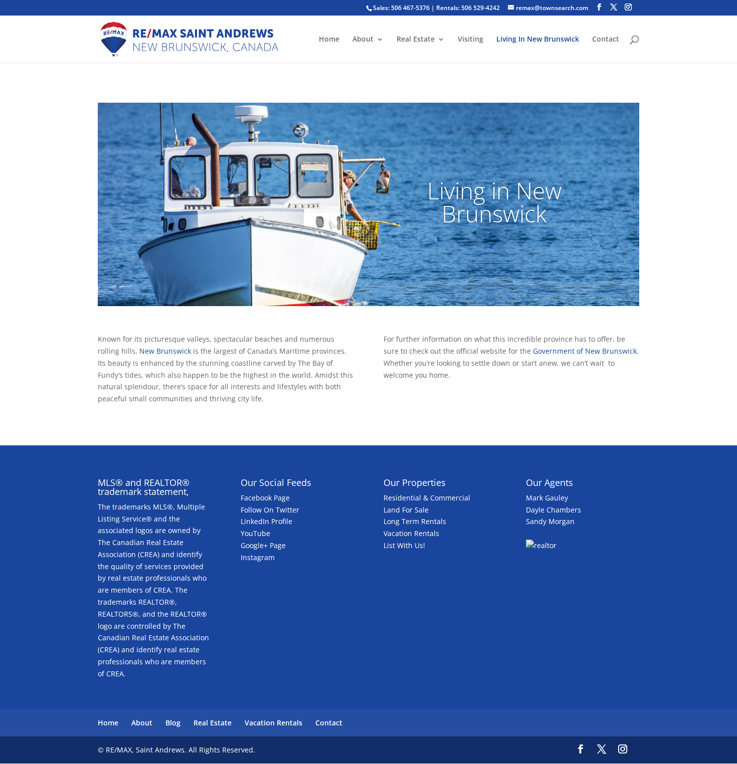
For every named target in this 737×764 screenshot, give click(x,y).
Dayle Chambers (553, 510)
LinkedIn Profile (266, 521)
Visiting (470, 40)
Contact (605, 40)
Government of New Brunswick (585, 351)
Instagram (258, 557)
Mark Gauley (547, 497)
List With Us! (404, 545)
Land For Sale (406, 510)
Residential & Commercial (427, 497)
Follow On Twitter (270, 510)
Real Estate (416, 40)
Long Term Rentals (415, 521)
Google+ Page (263, 545)
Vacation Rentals (411, 533)
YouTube (255, 533)
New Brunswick (165, 351)
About (363, 40)
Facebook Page (265, 497)
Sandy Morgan (550, 521)
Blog (172, 722)
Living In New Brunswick (537, 40)
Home (329, 40)
